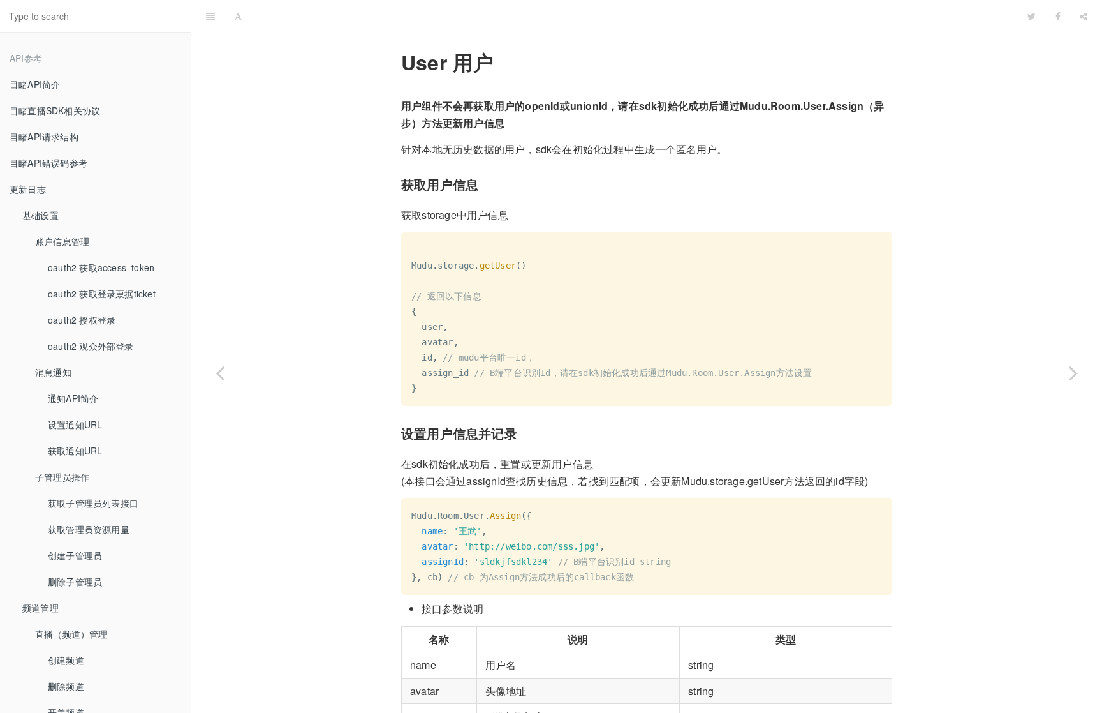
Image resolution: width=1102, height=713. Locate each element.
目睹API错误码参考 (48, 162)
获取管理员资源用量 (88, 529)
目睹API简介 (35, 84)
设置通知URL (75, 424)
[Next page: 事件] (1073, 372)
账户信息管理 (62, 241)
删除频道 (66, 686)
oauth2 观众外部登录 (91, 346)
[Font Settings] (238, 16)
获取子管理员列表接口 (93, 503)
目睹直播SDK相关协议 (55, 110)
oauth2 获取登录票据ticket (102, 293)
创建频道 (66, 660)
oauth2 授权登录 (81, 319)
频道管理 (40, 607)
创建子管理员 (75, 555)
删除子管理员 (75, 581)
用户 (635, 15)
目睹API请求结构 (44, 136)
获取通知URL (75, 450)
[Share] (1083, 16)
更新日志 (28, 189)
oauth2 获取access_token (101, 267)
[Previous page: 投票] (220, 372)
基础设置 (40, 215)
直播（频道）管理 (71, 633)
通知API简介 (73, 398)
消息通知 (53, 372)
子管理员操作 (62, 476)
